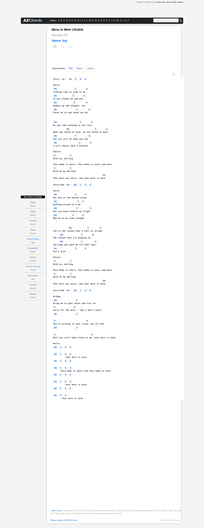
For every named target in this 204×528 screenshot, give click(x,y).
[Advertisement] (33, 66)
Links (74, 520)
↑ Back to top (56, 510)
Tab (70, 68)
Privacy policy (56, 520)
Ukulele (90, 68)
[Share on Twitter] (62, 47)
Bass (79, 68)
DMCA (68, 520)
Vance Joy (59, 40)
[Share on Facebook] (55, 47)
